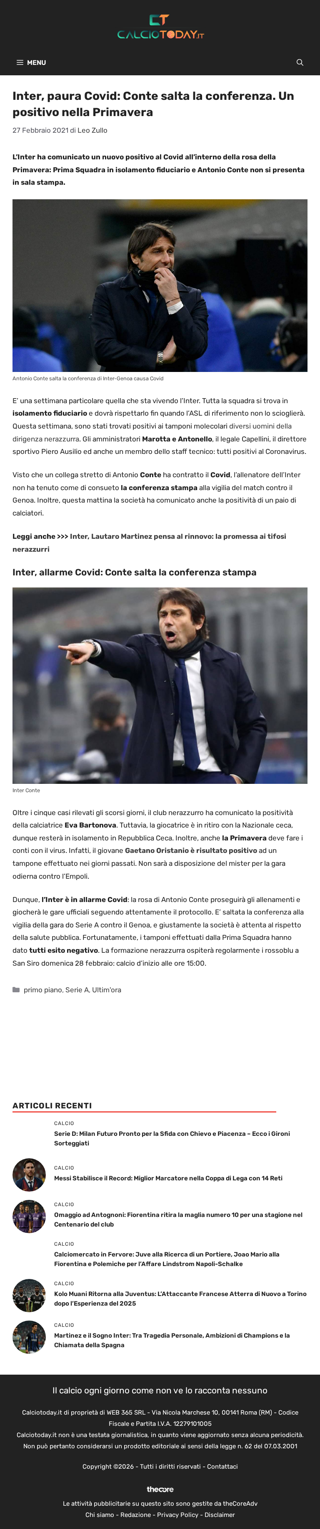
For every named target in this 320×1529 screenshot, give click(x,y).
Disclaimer (220, 1515)
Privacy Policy (177, 1515)
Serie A (77, 990)
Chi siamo (99, 1515)
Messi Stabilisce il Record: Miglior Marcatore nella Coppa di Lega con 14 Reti (168, 1178)
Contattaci (222, 1466)
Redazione (135, 1515)
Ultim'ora (106, 990)
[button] (300, 62)
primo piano (43, 990)
